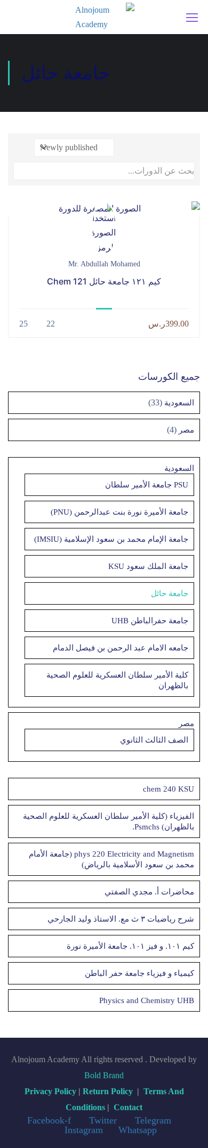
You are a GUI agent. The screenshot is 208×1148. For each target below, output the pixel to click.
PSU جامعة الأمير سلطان (146, 485)
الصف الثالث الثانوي (154, 740)
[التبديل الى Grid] (186, 147)
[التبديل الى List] (175, 147)
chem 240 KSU (168, 789)
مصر (185, 430)
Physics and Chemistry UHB (146, 1000)
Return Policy (108, 1091)
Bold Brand (104, 1075)
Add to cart (104, 209)
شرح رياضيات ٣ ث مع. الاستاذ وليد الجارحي (120, 919)
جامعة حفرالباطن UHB (149, 620)
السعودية (178, 402)
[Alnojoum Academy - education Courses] (104, 17)
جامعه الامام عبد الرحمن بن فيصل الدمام (120, 648)
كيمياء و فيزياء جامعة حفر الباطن (139, 973)
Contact (128, 1107)
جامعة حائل (169, 593)
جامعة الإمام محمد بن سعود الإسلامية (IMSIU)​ (111, 539)
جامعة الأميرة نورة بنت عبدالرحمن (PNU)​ (119, 512)
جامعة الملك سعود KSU (148, 566)
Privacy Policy (50, 1091)
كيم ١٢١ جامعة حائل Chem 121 (104, 281)
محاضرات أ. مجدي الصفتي (149, 892)
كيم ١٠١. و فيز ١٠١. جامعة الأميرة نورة (130, 946)
